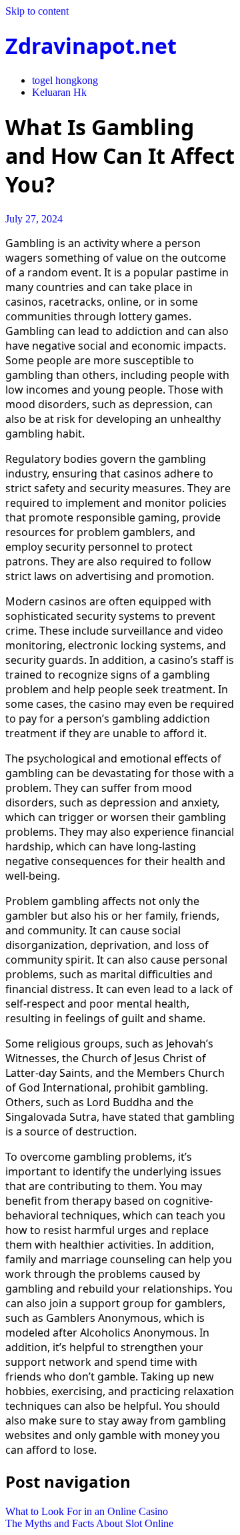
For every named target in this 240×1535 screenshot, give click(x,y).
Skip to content (37, 11)
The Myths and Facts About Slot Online (89, 1523)
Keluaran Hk (59, 92)
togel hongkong (65, 80)
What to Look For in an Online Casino (86, 1511)
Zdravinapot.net (91, 45)
